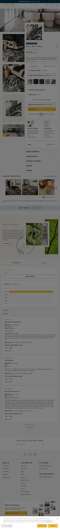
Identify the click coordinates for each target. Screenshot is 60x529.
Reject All (53, 525)
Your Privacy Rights (6, 525)
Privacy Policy (48, 521)
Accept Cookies (42, 525)
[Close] (57, 518)
